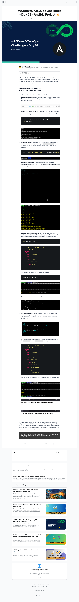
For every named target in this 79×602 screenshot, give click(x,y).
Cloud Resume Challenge (31, 2)
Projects (40, 2)
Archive (38, 586)
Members (34, 586)
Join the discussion (60, 453)
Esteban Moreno (26, 66)
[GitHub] (36, 577)
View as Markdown (49, 18)
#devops (21, 444)
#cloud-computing (49, 444)
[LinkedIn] (31, 66)
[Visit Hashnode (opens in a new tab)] (39, 596)
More (50, 2)
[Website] (40, 577)
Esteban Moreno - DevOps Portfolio (13, 2)
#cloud (41, 444)
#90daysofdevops (29, 444)
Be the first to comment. (43, 457)
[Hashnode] (42, 577)
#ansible (36, 444)
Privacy (42, 586)
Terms (46, 586)
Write (75, 2)
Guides (46, 2)
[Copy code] (59, 119)
